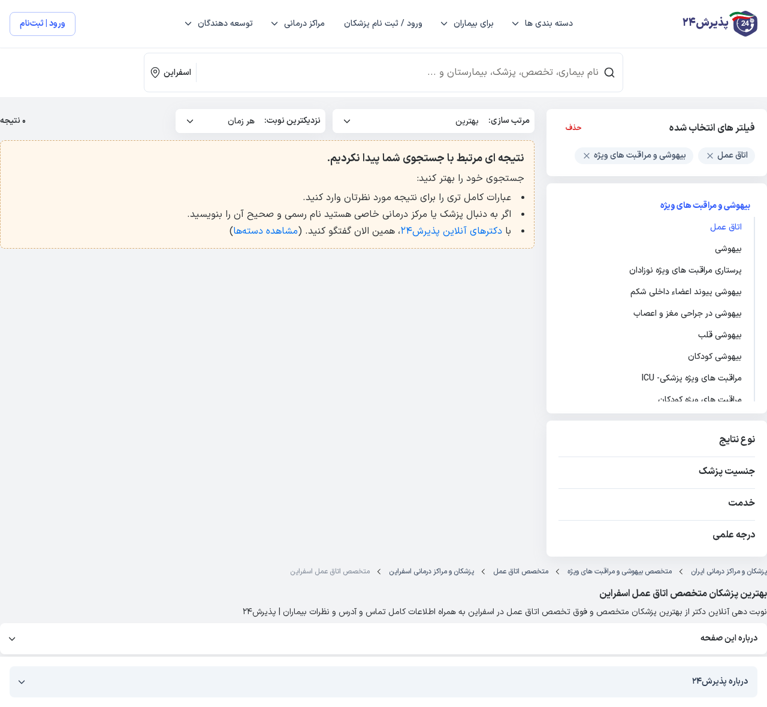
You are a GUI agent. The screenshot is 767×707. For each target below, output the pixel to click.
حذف (574, 128)
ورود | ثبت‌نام (42, 23)
